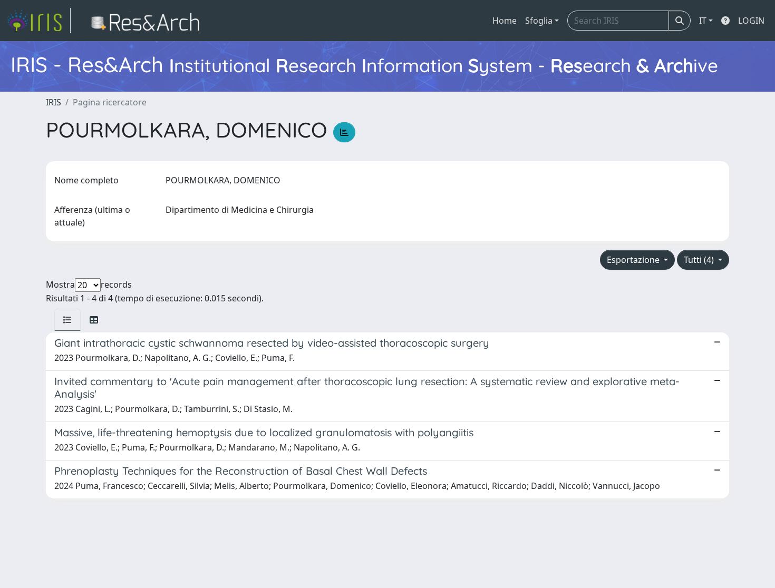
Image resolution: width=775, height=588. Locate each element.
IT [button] (702, 20)
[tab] (67, 320)
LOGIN (751, 20)
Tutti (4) (700, 260)
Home (504, 20)
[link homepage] (38, 20)
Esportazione (634, 260)
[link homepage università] (148, 20)
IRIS (53, 102)
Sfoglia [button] (539, 20)
